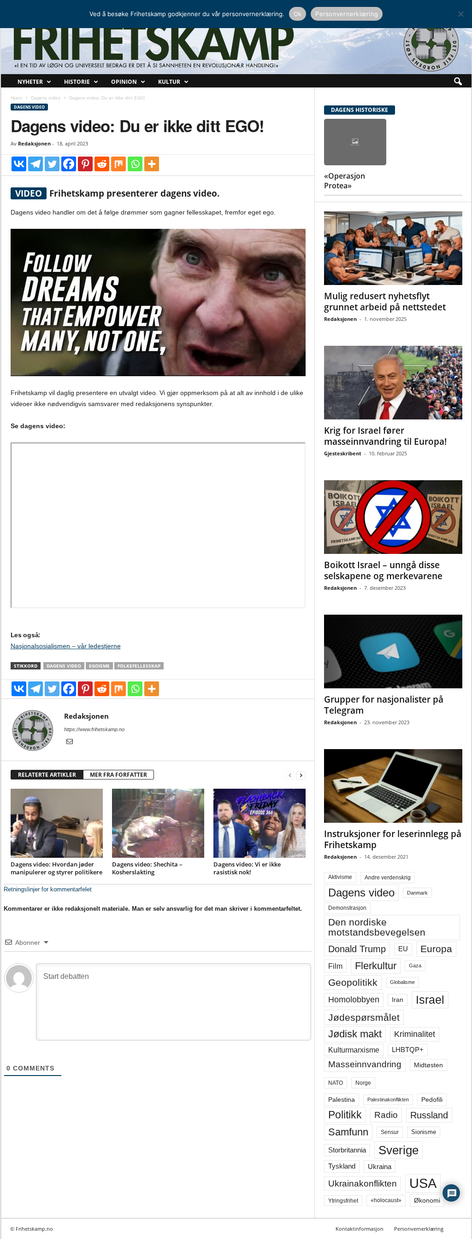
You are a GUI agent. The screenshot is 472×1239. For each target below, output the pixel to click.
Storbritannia (347, 1150)
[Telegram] (35, 164)
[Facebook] (68, 164)
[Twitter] (52, 164)
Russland (429, 1115)
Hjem (16, 97)
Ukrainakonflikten (362, 1183)
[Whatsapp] (135, 164)
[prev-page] (290, 775)
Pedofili (431, 1099)
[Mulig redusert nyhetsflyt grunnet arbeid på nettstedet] (393, 248)
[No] (460, 13)
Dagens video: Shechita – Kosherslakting (147, 868)
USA (423, 1183)
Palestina (341, 1099)
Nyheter (30, 82)
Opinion (124, 82)
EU (403, 949)
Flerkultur (375, 965)
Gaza (415, 965)
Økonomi (427, 1200)
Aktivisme (340, 877)
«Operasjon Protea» (344, 181)
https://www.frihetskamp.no (94, 729)
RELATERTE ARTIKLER (47, 775)
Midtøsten (428, 1065)
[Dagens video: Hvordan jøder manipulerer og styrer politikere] (57, 823)
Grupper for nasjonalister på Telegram (383, 704)
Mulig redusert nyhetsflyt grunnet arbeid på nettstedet (385, 301)
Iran (397, 999)
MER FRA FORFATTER (118, 775)
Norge (363, 1083)
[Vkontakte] (19, 164)
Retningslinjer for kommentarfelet (48, 889)
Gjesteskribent (342, 453)
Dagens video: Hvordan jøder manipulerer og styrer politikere (56, 868)
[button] (458, 82)
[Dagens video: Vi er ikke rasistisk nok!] (259, 823)
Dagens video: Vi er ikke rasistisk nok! (247, 868)
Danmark (417, 893)
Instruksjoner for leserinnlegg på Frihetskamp (392, 839)
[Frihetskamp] (236, 44)
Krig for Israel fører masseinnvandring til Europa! (385, 436)
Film (335, 966)
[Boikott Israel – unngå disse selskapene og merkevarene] (393, 517)
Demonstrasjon (347, 908)
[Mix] (118, 164)
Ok (298, 13)
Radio (386, 1115)
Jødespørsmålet (364, 1017)
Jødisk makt (355, 1034)
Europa (436, 948)
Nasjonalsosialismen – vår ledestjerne (66, 646)
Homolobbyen (353, 999)
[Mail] (69, 742)
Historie (77, 82)
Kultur (169, 82)
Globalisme (402, 982)
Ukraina (379, 1166)
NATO (335, 1083)
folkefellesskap (139, 666)
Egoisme (99, 666)
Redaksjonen (34, 143)
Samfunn (348, 1132)
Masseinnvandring (364, 1064)
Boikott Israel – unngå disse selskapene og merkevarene (383, 570)
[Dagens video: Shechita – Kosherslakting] (158, 823)
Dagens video (45, 97)
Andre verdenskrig (388, 877)
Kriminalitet (414, 1034)
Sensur (390, 1132)
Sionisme (423, 1132)
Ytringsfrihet (343, 1201)
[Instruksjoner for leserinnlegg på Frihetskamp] (393, 786)
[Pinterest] (85, 164)
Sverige (398, 1150)
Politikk (345, 1115)
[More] (151, 164)
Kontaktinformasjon (360, 1228)
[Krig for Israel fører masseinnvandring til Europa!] (393, 382)
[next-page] (301, 775)
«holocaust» (386, 1200)
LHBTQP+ (408, 1049)
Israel (430, 999)
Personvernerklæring (418, 1228)
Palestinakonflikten (388, 1099)
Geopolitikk (353, 982)
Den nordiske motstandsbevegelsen (376, 927)
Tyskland (341, 1166)
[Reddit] (101, 164)
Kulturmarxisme (353, 1050)
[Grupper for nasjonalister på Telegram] (393, 651)
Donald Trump (357, 949)
